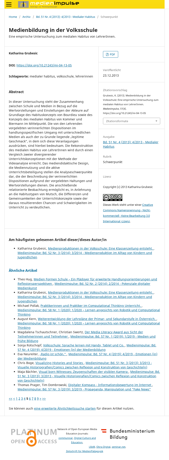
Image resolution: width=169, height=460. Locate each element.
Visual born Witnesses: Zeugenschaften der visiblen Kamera (84, 372)
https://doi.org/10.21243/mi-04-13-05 (44, 65)
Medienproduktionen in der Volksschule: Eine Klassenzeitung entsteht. (101, 248)
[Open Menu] (8, 4)
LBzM (92, 446)
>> (44, 398)
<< (10, 398)
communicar (66, 438)
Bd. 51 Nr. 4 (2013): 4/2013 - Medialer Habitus (65, 17)
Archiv (26, 17)
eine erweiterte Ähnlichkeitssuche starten (65, 408)
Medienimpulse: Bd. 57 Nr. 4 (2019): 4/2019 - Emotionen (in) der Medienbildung (87, 347)
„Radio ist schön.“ (53, 354)
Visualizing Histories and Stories (59, 363)
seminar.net (118, 446)
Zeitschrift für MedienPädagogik (84, 451)
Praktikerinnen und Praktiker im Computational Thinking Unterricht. (91, 306)
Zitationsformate (117, 121)
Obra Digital (103, 446)
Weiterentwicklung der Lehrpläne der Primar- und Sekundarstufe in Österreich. (97, 319)
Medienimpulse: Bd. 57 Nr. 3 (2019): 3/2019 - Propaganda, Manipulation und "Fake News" (84, 389)
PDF (112, 54)
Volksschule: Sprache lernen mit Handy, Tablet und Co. (84, 345)
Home (13, 17)
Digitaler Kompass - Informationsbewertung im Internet (110, 385)
